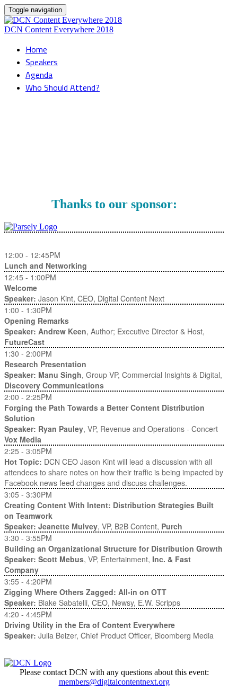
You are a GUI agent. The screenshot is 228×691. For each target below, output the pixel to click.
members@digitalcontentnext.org (114, 681)
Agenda (38, 74)
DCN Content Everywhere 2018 (58, 29)
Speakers (41, 62)
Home (36, 49)
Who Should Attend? (62, 87)
